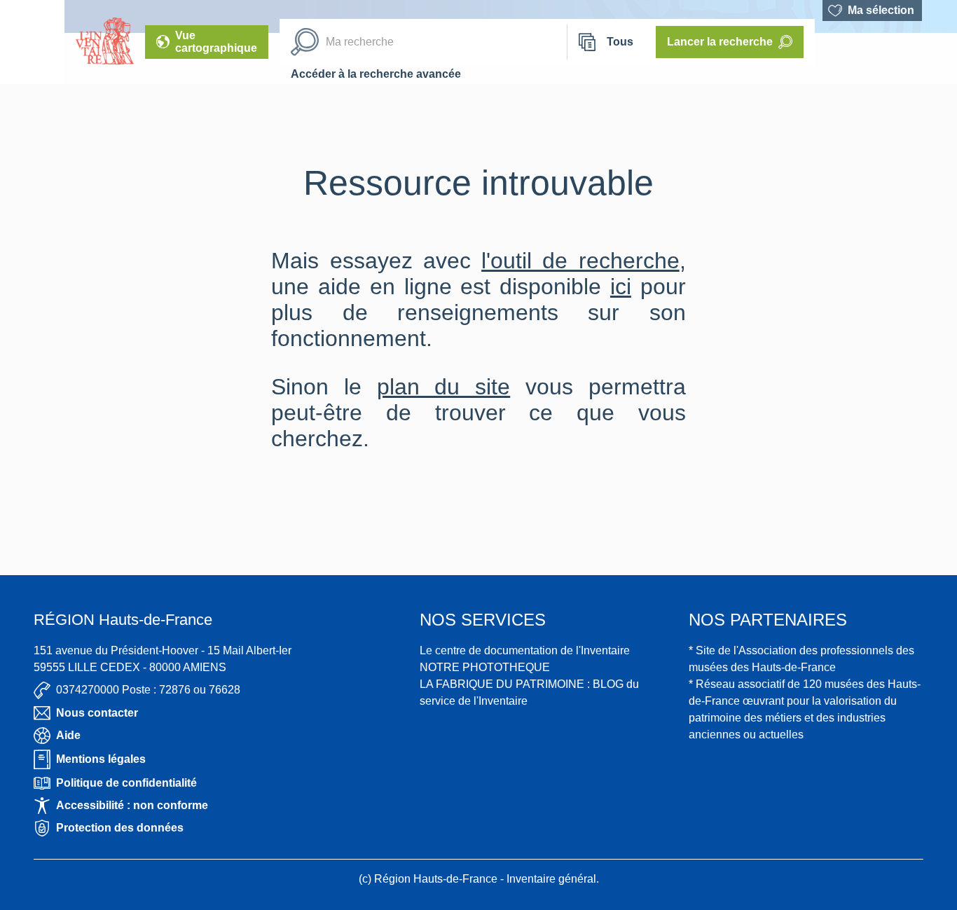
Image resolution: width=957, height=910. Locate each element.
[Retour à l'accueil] (32, 42)
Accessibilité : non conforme (132, 805)
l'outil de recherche (580, 260)
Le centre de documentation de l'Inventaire (525, 650)
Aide (68, 735)
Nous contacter (97, 713)
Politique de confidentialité (126, 783)
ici (620, 286)
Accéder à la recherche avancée (376, 74)
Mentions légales (101, 759)
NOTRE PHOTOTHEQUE (485, 667)
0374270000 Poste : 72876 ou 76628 (148, 690)
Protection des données (120, 828)
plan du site (443, 386)
